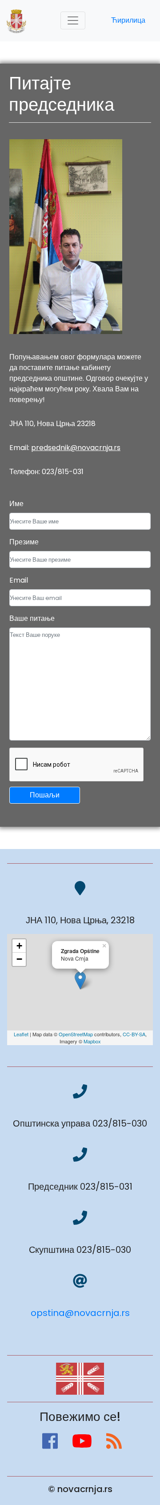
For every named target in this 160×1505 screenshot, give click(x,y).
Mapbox (92, 1041)
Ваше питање (32, 618)
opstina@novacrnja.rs (80, 1313)
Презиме (24, 542)
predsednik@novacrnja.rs (75, 448)
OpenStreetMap (76, 1034)
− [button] (19, 959)
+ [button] (19, 945)
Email (18, 580)
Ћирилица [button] (128, 20)
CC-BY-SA (134, 1034)
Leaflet (21, 1034)
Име (16, 504)
